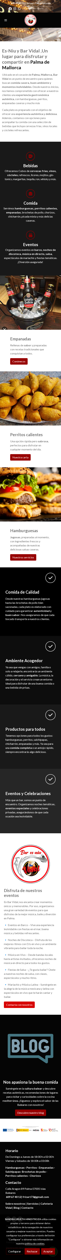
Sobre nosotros (15, 1203)
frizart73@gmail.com (39, 3)
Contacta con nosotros (19, 1004)
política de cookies (34, 1243)
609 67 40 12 (18, 3)
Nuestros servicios (23, 557)
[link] (30, 20)
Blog (17, 1207)
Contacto (27, 1207)
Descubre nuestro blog (30, 1112)
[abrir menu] (6, 20)
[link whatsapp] (19, 8)
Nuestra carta (20, 457)
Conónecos (18, 361)
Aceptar (48, 1251)
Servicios (33, 1203)
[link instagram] (14, 8)
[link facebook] (10, 8)
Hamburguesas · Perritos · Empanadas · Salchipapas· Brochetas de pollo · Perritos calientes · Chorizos (30, 1171)
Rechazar (32, 1251)
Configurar (14, 1251)
